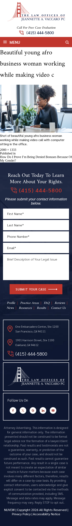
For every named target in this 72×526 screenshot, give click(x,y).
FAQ (47, 303)
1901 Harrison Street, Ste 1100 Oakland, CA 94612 (34, 342)
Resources (25, 308)
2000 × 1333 (8, 149)
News (10, 308)
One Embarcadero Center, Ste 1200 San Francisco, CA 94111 (37, 329)
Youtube (53, 410)
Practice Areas (29, 303)
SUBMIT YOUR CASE (31, 289)
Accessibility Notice (46, 514)
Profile (11, 303)
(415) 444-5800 (40, 32)
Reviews (60, 303)
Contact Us (58, 308)
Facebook (13, 410)
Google (33, 410)
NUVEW (9, 510)
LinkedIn (43, 410)
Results (41, 308)
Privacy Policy (21, 514)
